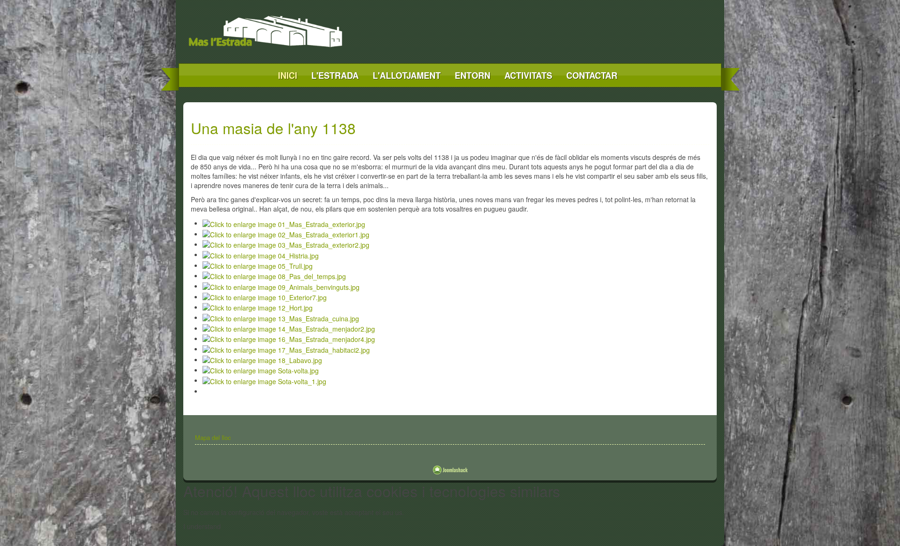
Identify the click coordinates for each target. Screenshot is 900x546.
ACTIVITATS (528, 75)
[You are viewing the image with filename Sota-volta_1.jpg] (264, 380)
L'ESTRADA (335, 75)
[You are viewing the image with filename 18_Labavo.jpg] (262, 359)
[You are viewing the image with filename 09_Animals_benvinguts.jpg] (281, 285)
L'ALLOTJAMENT (407, 75)
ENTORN (472, 75)
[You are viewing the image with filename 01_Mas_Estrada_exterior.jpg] (283, 223)
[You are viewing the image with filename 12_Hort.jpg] (257, 306)
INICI (287, 75)
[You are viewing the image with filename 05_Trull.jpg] (257, 265)
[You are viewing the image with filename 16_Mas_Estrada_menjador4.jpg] (288, 338)
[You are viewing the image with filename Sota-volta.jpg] (260, 369)
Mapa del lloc (213, 437)
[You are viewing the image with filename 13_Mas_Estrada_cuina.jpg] (280, 317)
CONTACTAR (591, 75)
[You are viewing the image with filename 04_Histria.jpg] (260, 254)
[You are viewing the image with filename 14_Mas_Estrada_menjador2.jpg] (288, 328)
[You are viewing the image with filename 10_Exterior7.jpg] (264, 296)
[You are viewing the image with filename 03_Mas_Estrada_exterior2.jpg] (285, 244)
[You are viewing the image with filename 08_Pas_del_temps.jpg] (274, 275)
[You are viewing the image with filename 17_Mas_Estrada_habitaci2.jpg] (286, 348)
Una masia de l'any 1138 (273, 127)
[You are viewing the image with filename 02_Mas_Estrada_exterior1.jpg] (285, 233)
